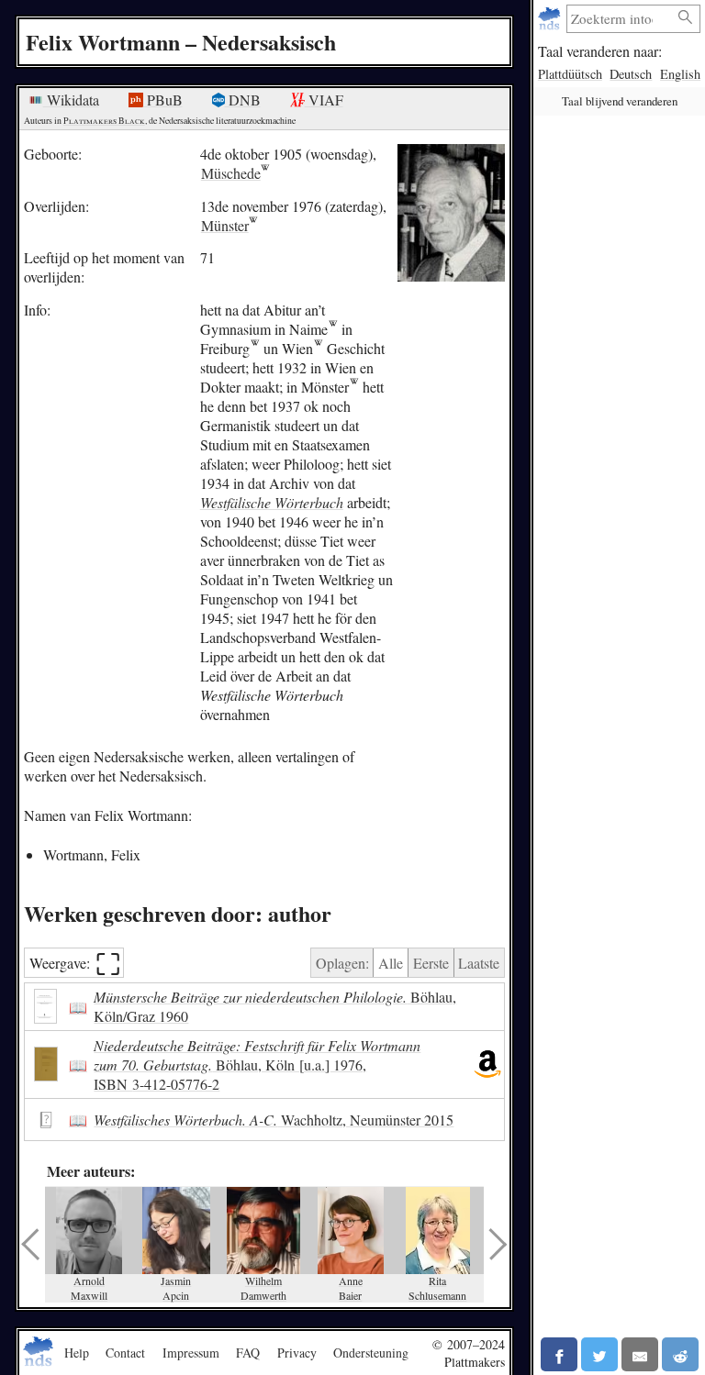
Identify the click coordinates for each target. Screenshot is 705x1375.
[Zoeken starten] (685, 18)
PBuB (163, 99)
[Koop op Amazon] (487, 1064)
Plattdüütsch (570, 74)
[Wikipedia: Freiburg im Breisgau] (255, 348)
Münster (225, 225)
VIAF (324, 99)
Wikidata (71, 99)
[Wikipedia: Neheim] (333, 328)
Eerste (431, 962)
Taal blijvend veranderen (619, 101)
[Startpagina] (551, 19)
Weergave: (75, 963)
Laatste (478, 962)
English (680, 74)
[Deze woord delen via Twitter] (599, 1354)
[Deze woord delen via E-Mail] (639, 1354)
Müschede (231, 173)
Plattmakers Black (104, 121)
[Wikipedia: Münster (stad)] (354, 386)
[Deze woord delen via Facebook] (559, 1354)
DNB (243, 99)
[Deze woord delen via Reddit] (680, 1354)
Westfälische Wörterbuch (271, 502)
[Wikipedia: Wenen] (318, 348)
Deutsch (631, 74)
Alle (390, 962)
